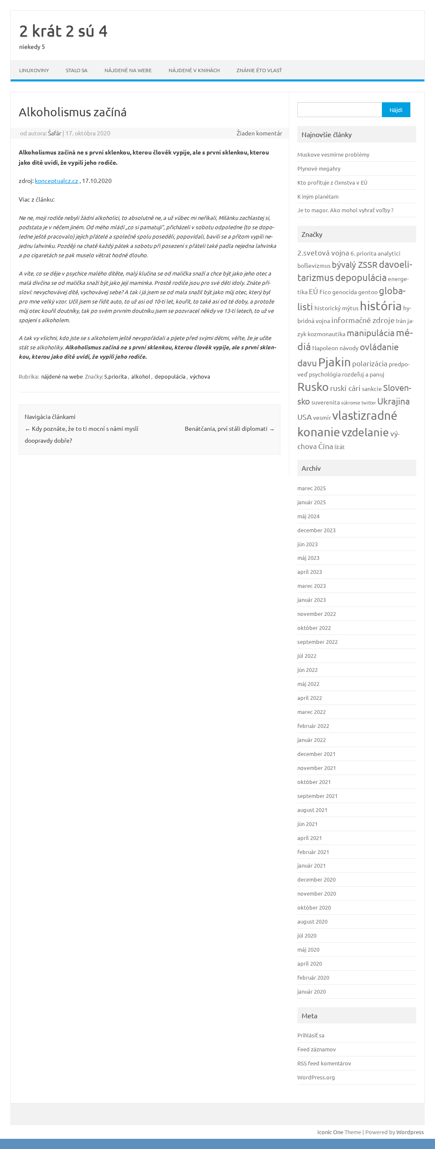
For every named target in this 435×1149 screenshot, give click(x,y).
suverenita (325, 402)
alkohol (140, 376)
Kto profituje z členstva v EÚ (332, 182)
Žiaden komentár (259, 133)
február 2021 (313, 851)
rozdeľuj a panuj (363, 374)
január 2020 (311, 991)
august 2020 (312, 921)
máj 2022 (308, 683)
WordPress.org (316, 1077)
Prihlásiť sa (311, 1035)
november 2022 (316, 613)
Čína (325, 445)
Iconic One (330, 1131)
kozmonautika (326, 333)
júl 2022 (306, 655)
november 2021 (316, 767)
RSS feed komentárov (324, 1063)
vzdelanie (365, 432)
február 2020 (313, 977)
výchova (200, 376)
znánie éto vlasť (259, 70)
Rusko (313, 386)
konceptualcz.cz (56, 180)
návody (349, 347)
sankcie (372, 388)
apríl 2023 (309, 571)
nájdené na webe (128, 70)
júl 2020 (306, 935)
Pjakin (334, 362)
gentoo (368, 291)
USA (304, 416)
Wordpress (410, 1131)
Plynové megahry (318, 168)
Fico (325, 291)
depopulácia (170, 376)
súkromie (350, 402)
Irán (401, 320)
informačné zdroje (363, 319)
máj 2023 (308, 557)
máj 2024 (308, 516)
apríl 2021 (309, 837)
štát (339, 446)
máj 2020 (308, 949)
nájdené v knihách (194, 70)
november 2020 (316, 893)
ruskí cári (345, 387)
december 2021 (316, 753)
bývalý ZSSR (355, 264)
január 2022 (311, 739)
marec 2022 (311, 711)
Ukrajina (393, 400)
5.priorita (115, 376)
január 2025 (311, 502)
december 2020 (316, 879)
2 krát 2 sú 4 (63, 30)
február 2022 (313, 725)
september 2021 (317, 795)
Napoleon (325, 347)
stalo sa (77, 70)
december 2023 (316, 530)
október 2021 (314, 781)
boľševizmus (313, 265)
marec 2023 (311, 585)
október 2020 (314, 907)
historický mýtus (336, 308)
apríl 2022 (309, 697)
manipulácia (371, 332)
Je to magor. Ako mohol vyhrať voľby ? (345, 210)
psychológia (325, 374)
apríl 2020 (309, 963)
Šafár (54, 133)
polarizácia (369, 363)
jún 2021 (307, 823)
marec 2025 (311, 488)
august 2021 (312, 809)
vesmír (322, 417)
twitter (369, 402)
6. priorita (363, 253)
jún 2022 (307, 669)
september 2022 (317, 641)
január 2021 (311, 865)
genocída (344, 291)
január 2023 (311, 599)
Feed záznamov (316, 1049)
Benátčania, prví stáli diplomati (230, 428)
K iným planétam (318, 196)
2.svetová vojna (323, 252)
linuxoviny (34, 70)
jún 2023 (307, 544)
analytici (389, 253)
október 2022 (314, 627)
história (381, 305)
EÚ (313, 291)
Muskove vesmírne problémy (333, 154)
